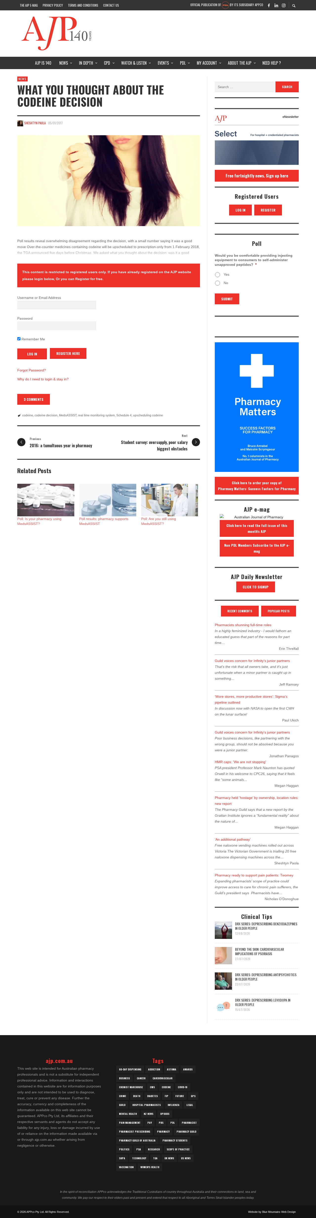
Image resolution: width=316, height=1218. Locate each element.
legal (189, 1105)
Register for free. (89, 279)
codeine (27, 415)
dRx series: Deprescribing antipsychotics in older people (265, 977)
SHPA (122, 1158)
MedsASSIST (68, 415)
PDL (172, 1122)
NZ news (148, 1114)
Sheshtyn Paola (35, 122)
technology (139, 1158)
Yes (226, 274)
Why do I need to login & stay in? (43, 379)
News (22, 79)
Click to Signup (256, 586)
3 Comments (33, 399)
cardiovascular (163, 1078)
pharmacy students (174, 1140)
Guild (122, 1105)
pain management (129, 1122)
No (226, 283)
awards (188, 1069)
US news (186, 1158)
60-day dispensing (130, 1069)
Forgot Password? (31, 370)
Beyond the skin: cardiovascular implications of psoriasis (259, 951)
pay (149, 1122)
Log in (240, 210)
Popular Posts (279, 611)
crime (122, 1096)
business (124, 1078)
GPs (193, 1096)
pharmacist (189, 1122)
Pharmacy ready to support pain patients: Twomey (254, 875)
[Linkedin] (276, 5)
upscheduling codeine (148, 415)
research (154, 1149)
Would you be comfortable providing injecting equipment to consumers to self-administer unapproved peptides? (254, 259)
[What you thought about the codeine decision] (108, 180)
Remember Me (32, 339)
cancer (141, 1078)
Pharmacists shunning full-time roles (243, 625)
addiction (154, 1069)
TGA (155, 1158)
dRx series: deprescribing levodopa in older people (262, 1002)
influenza (173, 1105)
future (179, 1096)
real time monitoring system (96, 415)
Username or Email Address (39, 298)
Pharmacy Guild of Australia (137, 1140)
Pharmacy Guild (186, 1131)
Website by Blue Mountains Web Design (272, 1211)
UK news (169, 1158)
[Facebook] (269, 5)
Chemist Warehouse (131, 1087)
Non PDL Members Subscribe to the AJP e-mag (257, 548)
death (136, 1096)
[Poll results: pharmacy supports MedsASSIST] (107, 500)
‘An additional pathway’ (233, 839)
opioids (164, 1114)
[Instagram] (283, 5)
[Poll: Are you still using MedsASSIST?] (169, 500)
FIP (166, 1096)
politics (124, 1149)
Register (268, 210)
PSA (138, 1149)
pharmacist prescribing (134, 1131)
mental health (128, 1114)
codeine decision (46, 415)
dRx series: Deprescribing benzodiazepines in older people (266, 926)
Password (25, 318)
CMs (152, 1087)
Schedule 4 (124, 415)
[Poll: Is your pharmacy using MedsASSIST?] (45, 500)
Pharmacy (163, 1131)
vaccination (126, 1167)
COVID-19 (182, 1087)
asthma (171, 1069)
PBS (161, 1122)
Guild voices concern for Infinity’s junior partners (252, 661)
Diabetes (152, 1096)
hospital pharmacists (146, 1105)
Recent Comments (239, 611)
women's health (149, 1167)
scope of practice (178, 1149)
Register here (68, 353)
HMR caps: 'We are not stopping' (240, 762)
